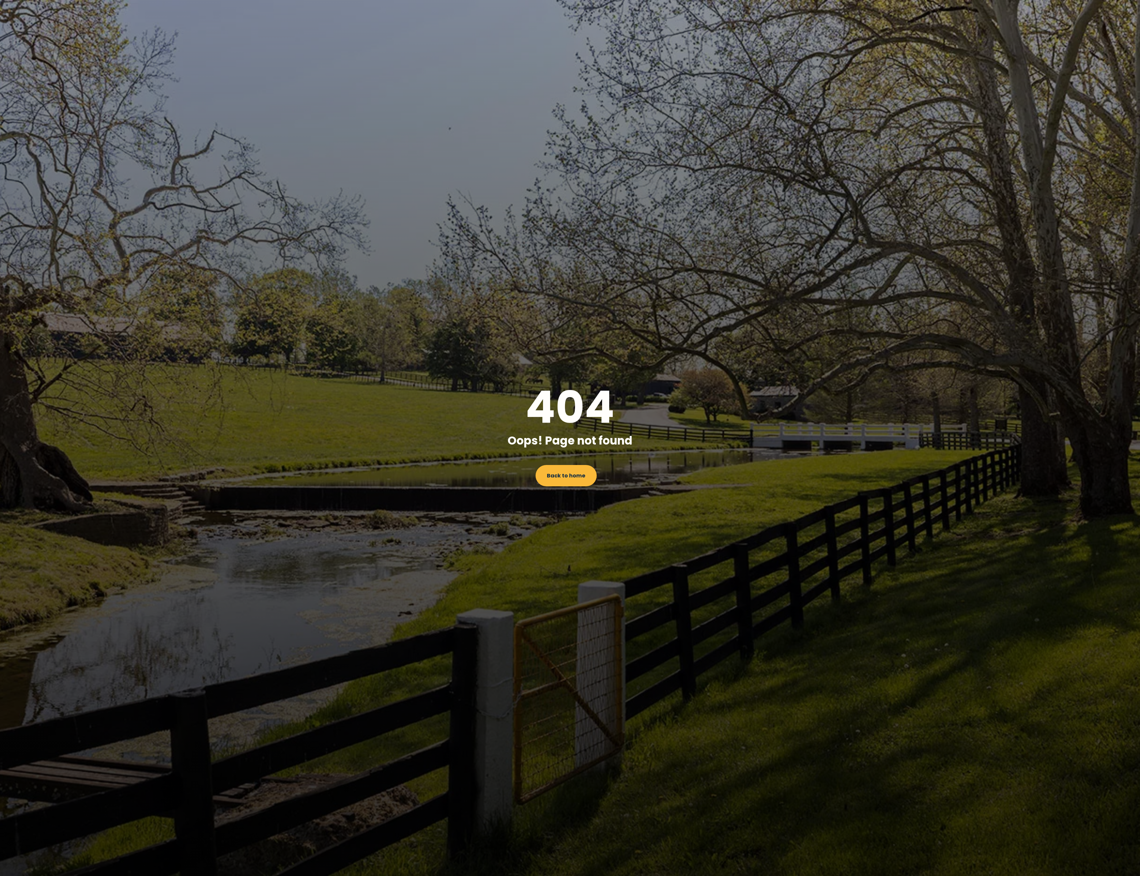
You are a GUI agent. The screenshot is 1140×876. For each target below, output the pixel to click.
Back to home (566, 475)
